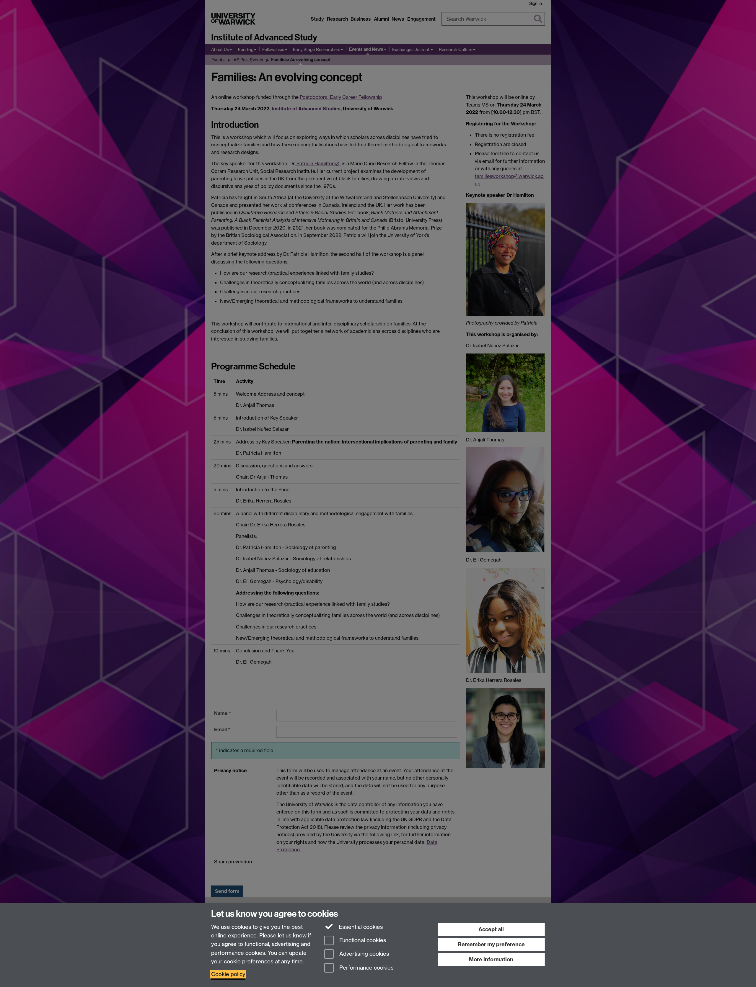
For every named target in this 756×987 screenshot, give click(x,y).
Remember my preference (491, 944)
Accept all (491, 929)
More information (491, 959)
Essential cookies (360, 927)
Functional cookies (362, 940)
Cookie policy (228, 974)
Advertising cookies (363, 954)
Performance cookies (366, 968)
